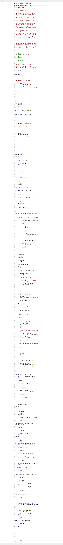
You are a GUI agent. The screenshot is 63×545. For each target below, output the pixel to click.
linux (16, 3)
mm (30, 3)
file (28, 5)
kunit (14, 3)
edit (30, 5)
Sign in (61, 1)
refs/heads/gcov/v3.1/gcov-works (23, 3)
